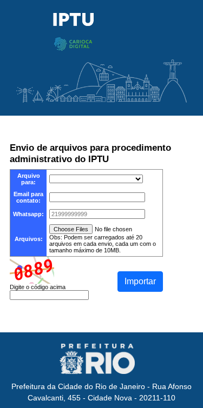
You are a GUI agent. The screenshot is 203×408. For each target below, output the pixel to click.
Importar (140, 281)
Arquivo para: (28, 178)
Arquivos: (29, 239)
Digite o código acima (38, 287)
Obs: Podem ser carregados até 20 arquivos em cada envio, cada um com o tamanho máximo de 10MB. (102, 243)
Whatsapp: (28, 214)
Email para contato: (28, 197)
